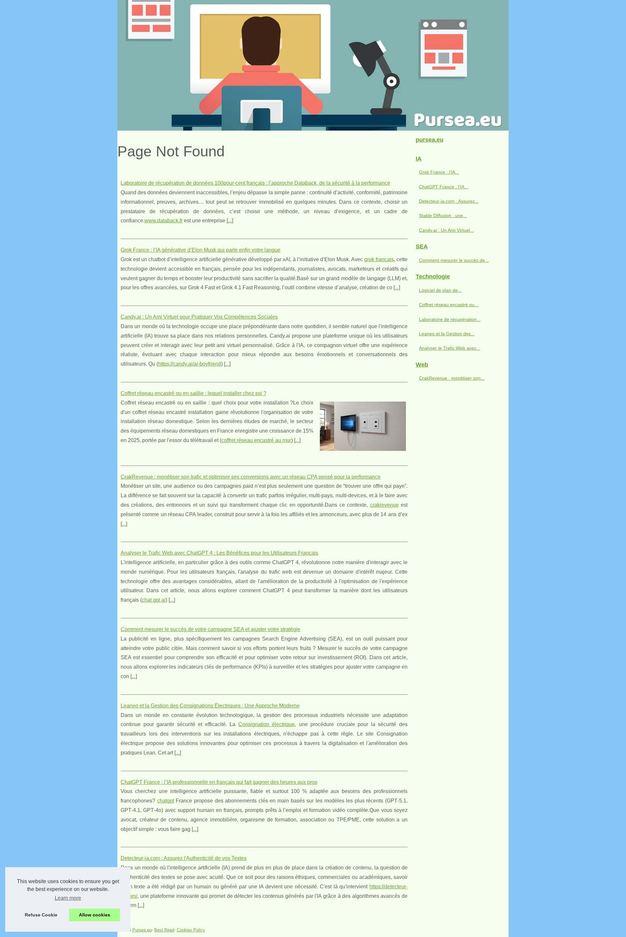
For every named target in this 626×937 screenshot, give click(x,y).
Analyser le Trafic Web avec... (449, 348)
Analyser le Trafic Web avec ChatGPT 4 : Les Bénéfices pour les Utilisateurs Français (219, 553)
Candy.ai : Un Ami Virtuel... (446, 230)
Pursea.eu (142, 930)
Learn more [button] (68, 898)
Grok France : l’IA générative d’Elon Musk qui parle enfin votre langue (200, 250)
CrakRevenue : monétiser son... (451, 378)
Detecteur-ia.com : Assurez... (449, 201)
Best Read (164, 930)
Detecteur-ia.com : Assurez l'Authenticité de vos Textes (183, 858)
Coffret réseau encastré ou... (448, 304)
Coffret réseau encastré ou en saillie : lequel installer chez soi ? (193, 393)
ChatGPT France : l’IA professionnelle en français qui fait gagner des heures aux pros (219, 782)
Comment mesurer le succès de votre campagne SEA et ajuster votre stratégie (210, 629)
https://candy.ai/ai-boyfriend (189, 364)
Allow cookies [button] (94, 914)
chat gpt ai (154, 600)
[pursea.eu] (313, 65)
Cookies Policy (191, 930)
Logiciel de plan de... (440, 290)
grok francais (379, 259)
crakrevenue (384, 505)
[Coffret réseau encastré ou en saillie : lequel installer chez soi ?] (363, 425)
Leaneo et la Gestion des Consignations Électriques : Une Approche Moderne (210, 705)
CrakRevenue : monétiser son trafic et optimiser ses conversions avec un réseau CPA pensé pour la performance (250, 477)
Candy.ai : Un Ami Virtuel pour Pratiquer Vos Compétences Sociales (199, 317)
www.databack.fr (163, 220)
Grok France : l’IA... (439, 172)
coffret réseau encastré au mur (256, 440)
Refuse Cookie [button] (41, 914)
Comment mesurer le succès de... (454, 260)
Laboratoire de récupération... (450, 319)
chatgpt (165, 800)
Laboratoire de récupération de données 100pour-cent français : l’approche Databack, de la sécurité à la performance (255, 183)
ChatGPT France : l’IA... (443, 186)
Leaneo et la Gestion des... (447, 333)
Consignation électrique (266, 724)
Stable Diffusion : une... (443, 215)
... (230, 220)
